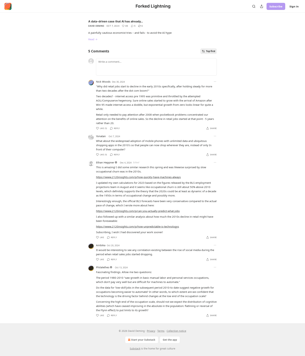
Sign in (294, 6)
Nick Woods (103, 81)
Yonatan (101, 136)
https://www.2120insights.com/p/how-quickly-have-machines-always (138, 177)
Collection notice (176, 331)
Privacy (151, 331)
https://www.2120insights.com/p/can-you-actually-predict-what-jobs (138, 211)
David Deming (96, 26)
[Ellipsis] (215, 81)
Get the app (170, 339)
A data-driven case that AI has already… (115, 21)
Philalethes (102, 267)
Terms (161, 331)
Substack (135, 348)
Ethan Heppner (105, 162)
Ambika (100, 245)
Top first (210, 51)
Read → (92, 39)
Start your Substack (143, 339)
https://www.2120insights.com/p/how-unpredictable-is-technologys (137, 226)
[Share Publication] (261, 6)
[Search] (253, 6)
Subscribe (275, 6)
